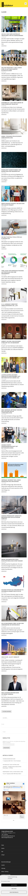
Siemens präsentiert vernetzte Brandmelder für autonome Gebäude (11, 517)
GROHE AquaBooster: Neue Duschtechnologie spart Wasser (12, 560)
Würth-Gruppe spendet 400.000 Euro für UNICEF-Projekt (13, 204)
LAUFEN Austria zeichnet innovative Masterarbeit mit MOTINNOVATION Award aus (10, 376)
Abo (2, 851)
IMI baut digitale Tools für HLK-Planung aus (11, 237)
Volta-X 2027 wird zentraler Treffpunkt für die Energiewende (12, 34)
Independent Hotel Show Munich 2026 (13, 771)
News (2, 845)
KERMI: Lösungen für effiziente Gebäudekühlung (11, 137)
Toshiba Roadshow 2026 (9, 758)
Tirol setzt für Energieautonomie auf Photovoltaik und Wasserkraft (12, 272)
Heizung (3, 868)
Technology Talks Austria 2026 (11, 764)
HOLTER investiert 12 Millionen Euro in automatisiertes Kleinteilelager (11, 69)
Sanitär (3, 865)
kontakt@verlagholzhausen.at (8, 836)
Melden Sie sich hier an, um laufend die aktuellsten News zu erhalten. (14, 742)
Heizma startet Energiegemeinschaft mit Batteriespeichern (9, 446)
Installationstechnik (5, 874)
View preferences (14, 892)
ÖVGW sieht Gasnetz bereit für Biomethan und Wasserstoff (11, 170)
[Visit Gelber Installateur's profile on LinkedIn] (5, 784)
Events (2, 848)
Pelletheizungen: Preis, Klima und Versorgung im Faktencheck (12, 624)
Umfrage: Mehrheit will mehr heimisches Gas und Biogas (11, 480)
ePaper (3, 854)
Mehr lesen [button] (6, 790)
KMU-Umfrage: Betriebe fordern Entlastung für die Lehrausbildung (11, 411)
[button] (3, 800)
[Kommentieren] (7, 816)
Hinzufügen (6, 747)
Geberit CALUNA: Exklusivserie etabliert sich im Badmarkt (11, 342)
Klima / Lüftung (4, 871)
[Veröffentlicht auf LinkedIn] (23, 784)
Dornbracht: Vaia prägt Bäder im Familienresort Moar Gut (12, 103)
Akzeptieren (14, 885)
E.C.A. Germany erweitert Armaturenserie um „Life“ (9, 304)
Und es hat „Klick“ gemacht (10, 657)
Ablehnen (14, 888)
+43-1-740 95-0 (4, 834)
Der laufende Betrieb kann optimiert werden (10, 693)
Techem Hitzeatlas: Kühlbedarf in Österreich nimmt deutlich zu (12, 590)
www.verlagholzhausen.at (7, 837)
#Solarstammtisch (17, 787)
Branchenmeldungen (6, 862)
